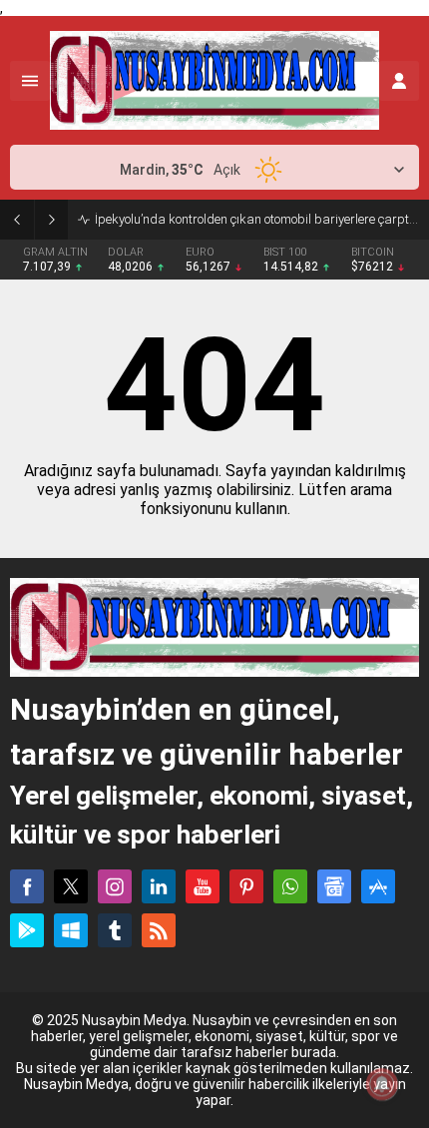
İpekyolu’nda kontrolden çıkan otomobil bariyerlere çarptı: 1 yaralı (257, 219)
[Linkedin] (159, 886)
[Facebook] (27, 886)
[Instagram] (115, 886)
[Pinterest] (246, 886)
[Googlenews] (334, 886)
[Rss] (159, 930)
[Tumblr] (115, 930)
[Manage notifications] (382, 1084)
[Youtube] (202, 886)
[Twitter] (71, 886)
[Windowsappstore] (71, 930)
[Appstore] (378, 886)
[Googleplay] (27, 930)
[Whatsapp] (290, 886)
